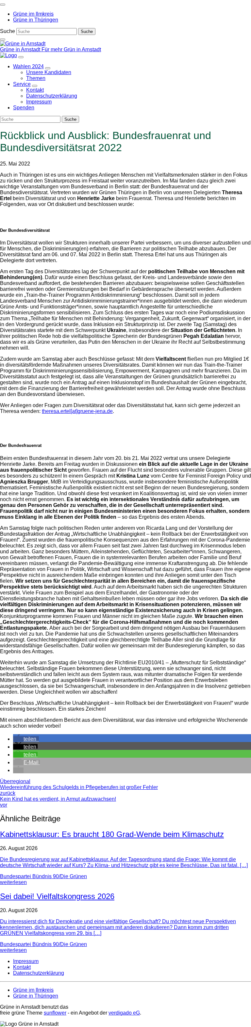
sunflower (55, 1013)
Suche (7, 31)
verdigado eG (124, 1013)
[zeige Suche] (2, 39)
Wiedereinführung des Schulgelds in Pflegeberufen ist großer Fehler (79, 790)
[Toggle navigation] (2, 5)
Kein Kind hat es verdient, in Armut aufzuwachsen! (58, 802)
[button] (26, 739)
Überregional (15, 781)
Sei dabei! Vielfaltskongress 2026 (57, 896)
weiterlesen (13, 882)
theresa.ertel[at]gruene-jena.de (77, 411)
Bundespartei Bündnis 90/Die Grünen (43, 876)
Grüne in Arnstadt (21, 49)
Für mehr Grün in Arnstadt (71, 49)
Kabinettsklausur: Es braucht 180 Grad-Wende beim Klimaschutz (112, 834)
